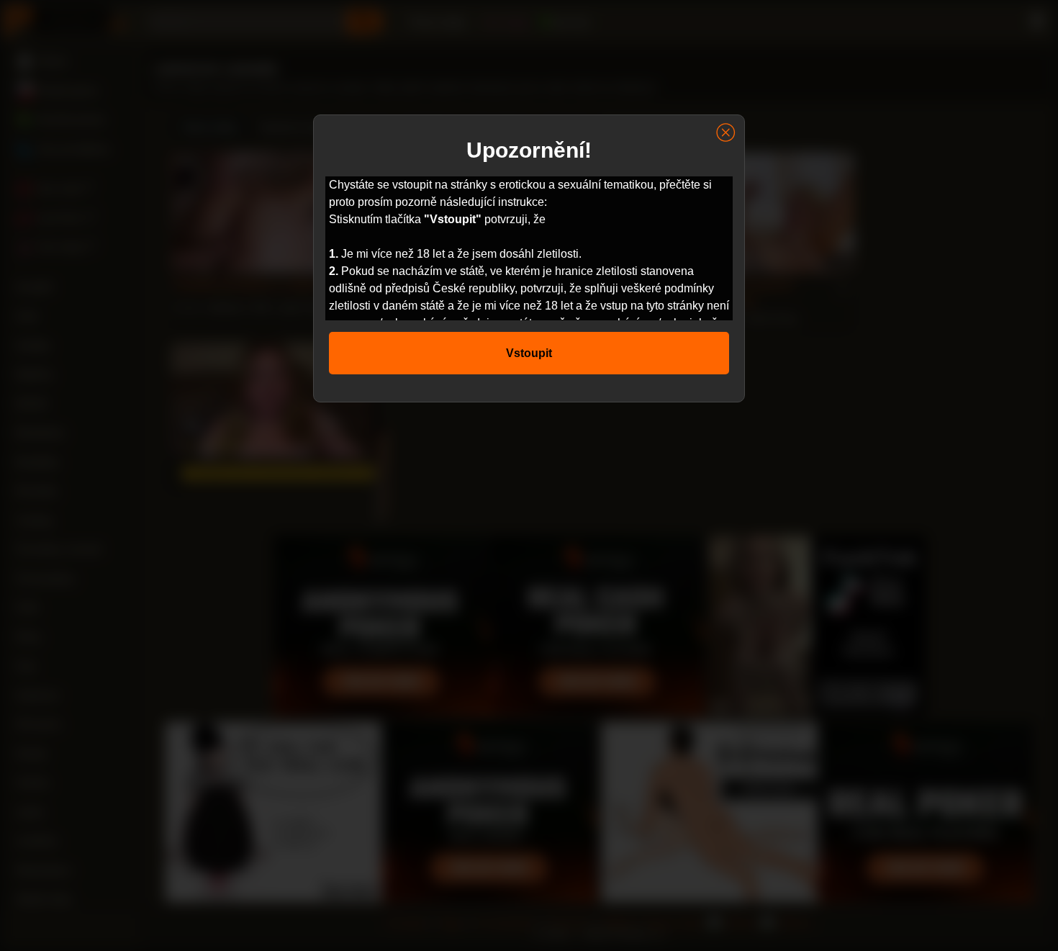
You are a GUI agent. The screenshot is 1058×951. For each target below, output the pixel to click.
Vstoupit (529, 353)
